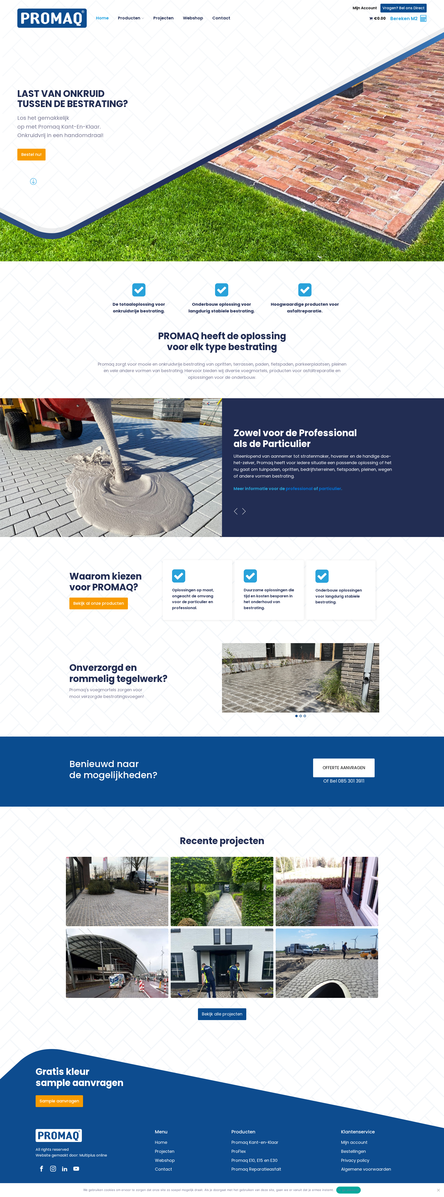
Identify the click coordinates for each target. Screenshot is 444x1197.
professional (299, 488)
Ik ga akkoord (348, 1190)
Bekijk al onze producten (98, 603)
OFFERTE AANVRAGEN (344, 768)
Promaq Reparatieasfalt (256, 1169)
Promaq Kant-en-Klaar (254, 1142)
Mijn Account (365, 8)
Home (102, 18)
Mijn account (354, 1142)
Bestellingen (353, 1151)
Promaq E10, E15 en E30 (254, 1160)
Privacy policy (355, 1160)
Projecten (163, 18)
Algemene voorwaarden (366, 1169)
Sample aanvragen (59, 1101)
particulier (330, 488)
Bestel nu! (31, 154)
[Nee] (438, 1190)
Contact (221, 18)
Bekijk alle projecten (222, 1014)
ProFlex (238, 1151)
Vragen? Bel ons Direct (403, 8)
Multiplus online (93, 1155)
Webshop (193, 18)
